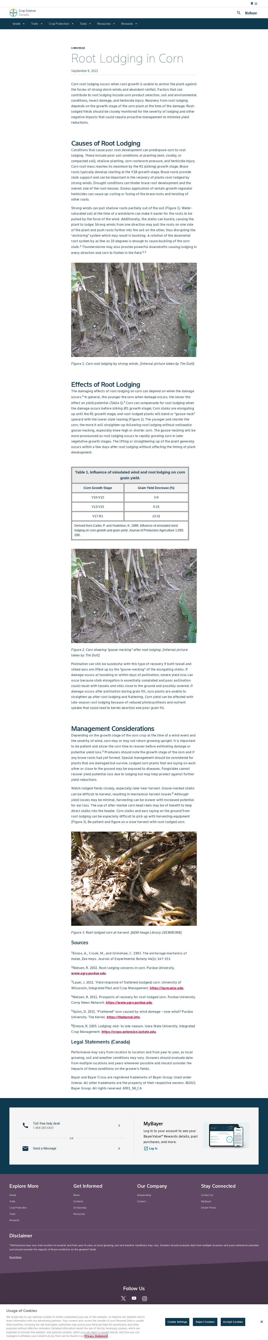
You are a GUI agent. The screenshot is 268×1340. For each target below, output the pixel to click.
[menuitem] (18, 23)
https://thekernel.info (123, 1017)
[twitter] (123, 1299)
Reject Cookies (205, 1322)
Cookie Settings (177, 1322)
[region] (134, 1322)
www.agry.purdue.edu (88, 973)
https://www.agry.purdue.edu (129, 1002)
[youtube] (134, 1299)
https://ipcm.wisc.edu (166, 988)
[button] (72, 1125)
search (238, 12)
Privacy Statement (96, 1336)
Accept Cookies (233, 1322)
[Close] (261, 1321)
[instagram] (144, 1300)
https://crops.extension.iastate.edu (129, 1032)
